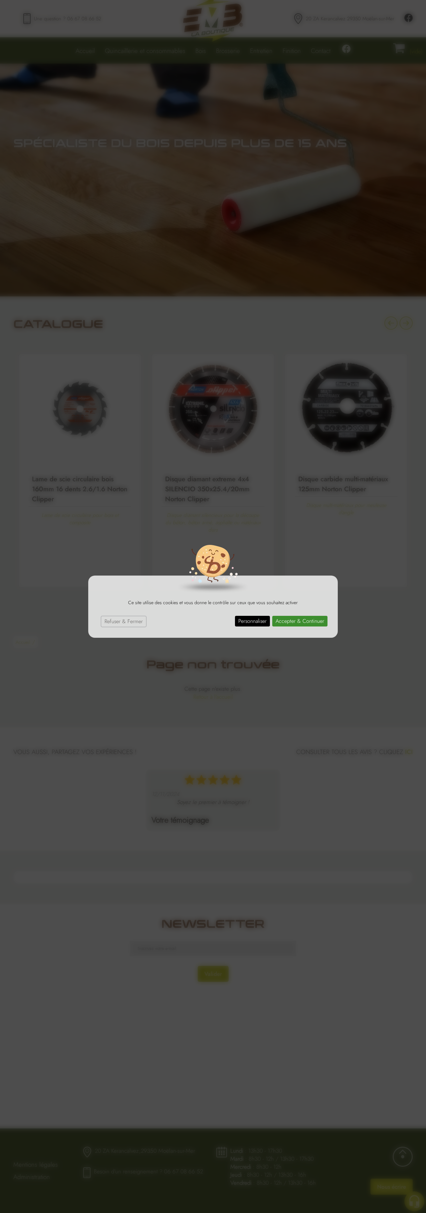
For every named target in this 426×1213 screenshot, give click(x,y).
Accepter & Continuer (300, 621)
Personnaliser (252, 621)
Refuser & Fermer (124, 621)
